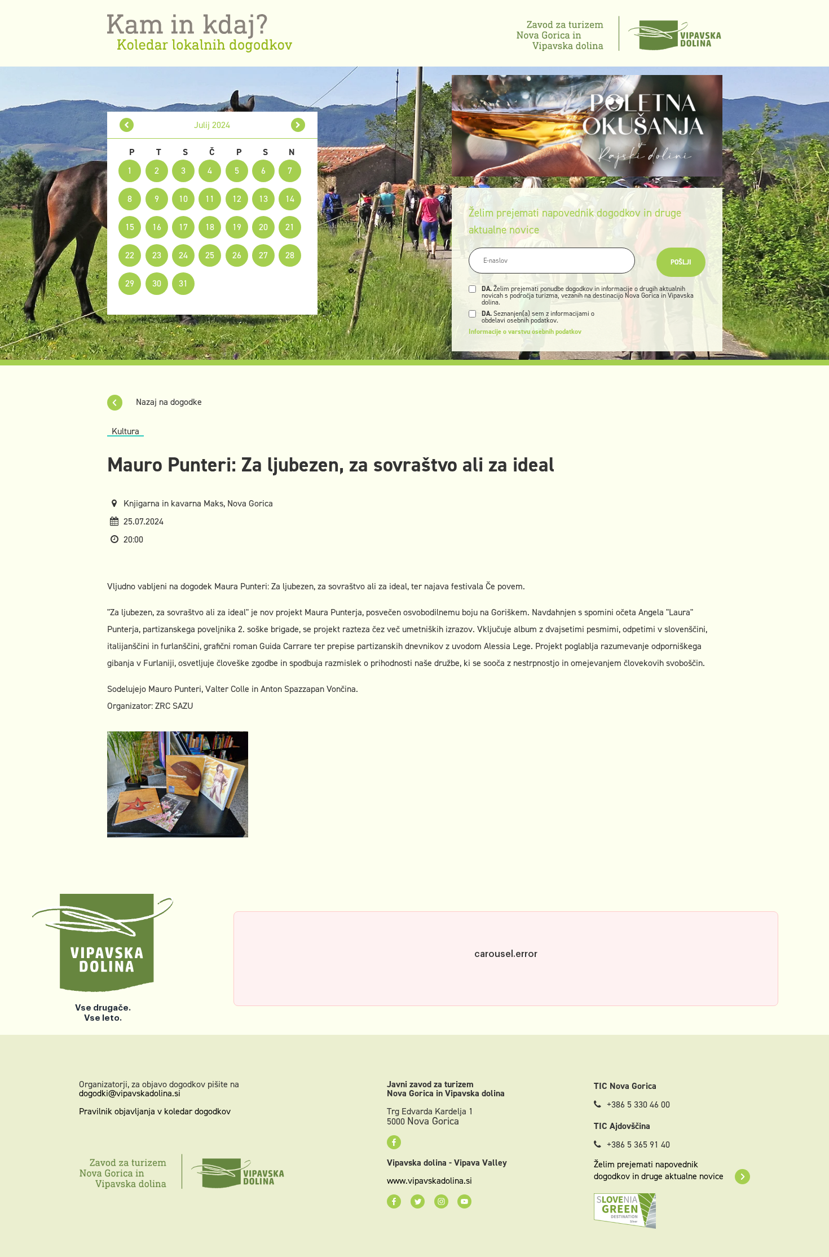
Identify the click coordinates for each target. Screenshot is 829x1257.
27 (263, 255)
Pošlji (681, 262)
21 (289, 227)
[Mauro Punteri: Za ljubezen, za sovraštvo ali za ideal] (177, 784)
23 (156, 255)
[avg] (298, 125)
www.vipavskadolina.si (429, 1180)
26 (236, 255)
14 (289, 199)
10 (183, 199)
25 (209, 255)
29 (129, 283)
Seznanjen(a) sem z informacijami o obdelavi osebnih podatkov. (538, 317)
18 (209, 227)
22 (129, 255)
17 (183, 227)
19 (236, 227)
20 (263, 227)
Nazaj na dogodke (168, 402)
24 (183, 255)
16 (156, 227)
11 (209, 199)
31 (183, 283)
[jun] (127, 125)
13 (263, 199)
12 (236, 199)
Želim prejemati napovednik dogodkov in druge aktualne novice (659, 1170)
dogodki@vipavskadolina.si (129, 1093)
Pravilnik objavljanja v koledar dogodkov (155, 1111)
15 (129, 227)
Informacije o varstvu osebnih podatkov (525, 331)
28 (289, 255)
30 (156, 283)
